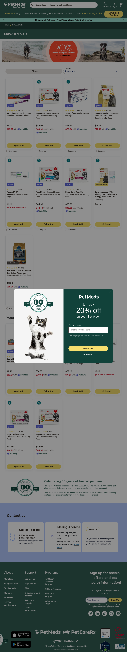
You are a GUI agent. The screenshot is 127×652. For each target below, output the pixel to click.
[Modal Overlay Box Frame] (63, 326)
